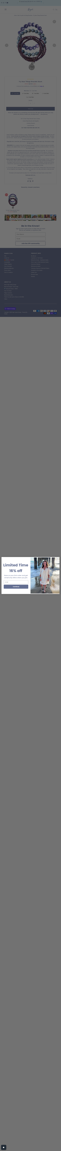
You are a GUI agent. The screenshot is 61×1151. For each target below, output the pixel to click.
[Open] (3, 1147)
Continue (16, 587)
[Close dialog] (57, 559)
